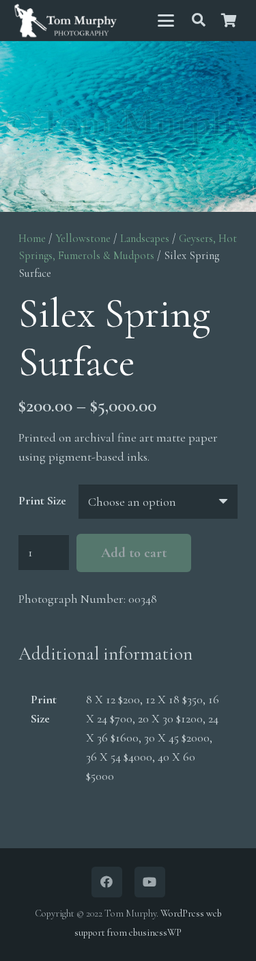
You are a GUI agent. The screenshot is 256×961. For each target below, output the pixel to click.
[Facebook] (106, 882)
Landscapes (144, 238)
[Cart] (229, 20)
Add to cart (134, 553)
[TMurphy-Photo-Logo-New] (65, 21)
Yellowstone (83, 238)
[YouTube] (149, 882)
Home (32, 238)
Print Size (42, 500)
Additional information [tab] (105, 653)
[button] (165, 20)
